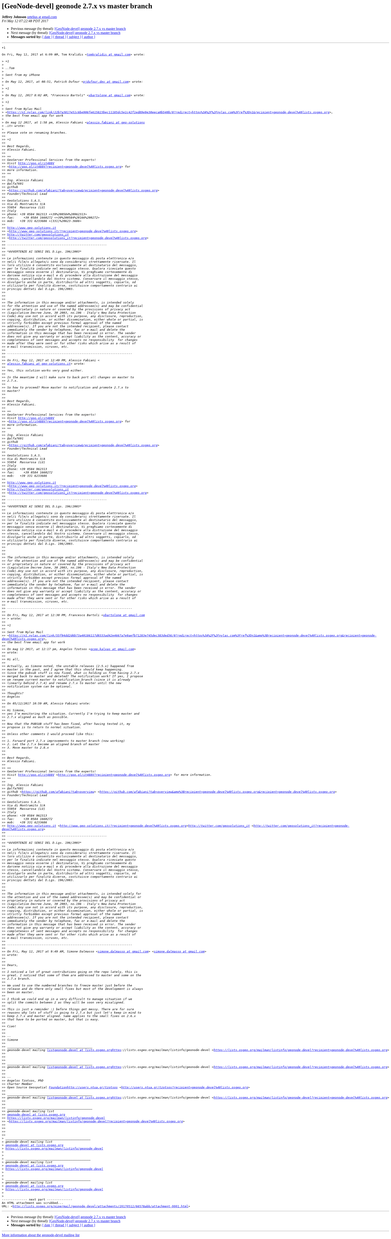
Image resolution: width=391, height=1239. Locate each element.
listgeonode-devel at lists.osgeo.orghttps (84, 1050)
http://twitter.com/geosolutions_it (38, 234)
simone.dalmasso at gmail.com (123, 951)
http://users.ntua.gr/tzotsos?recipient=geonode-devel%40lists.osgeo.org (184, 1087)
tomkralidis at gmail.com (108, 54)
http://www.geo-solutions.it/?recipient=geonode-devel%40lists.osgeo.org (72, 231)
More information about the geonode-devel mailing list (40, 1235)
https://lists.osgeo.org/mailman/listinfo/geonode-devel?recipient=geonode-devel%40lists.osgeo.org (300, 1050)
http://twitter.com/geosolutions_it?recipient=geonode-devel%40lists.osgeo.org (78, 238)
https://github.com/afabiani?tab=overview (58, 791)
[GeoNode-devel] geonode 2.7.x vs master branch (90, 29)
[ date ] (47, 37)
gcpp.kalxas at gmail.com (112, 649)
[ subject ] (74, 37)
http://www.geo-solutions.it (31, 227)
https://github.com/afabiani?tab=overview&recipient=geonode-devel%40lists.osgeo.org (83, 190)
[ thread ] (59, 37)
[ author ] (88, 37)
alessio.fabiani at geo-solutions (116, 122)
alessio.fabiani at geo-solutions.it (39, 363)
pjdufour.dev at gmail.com (106, 81)
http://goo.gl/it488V (36, 163)
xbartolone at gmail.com (109, 95)
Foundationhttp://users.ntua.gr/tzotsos (83, 1087)
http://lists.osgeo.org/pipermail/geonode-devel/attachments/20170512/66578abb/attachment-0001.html (100, 1206)
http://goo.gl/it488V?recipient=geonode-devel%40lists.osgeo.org (65, 166)
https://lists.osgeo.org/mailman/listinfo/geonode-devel (56, 1118)
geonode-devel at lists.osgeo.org (36, 1114)
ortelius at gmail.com (42, 17)
